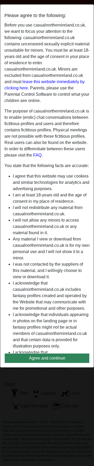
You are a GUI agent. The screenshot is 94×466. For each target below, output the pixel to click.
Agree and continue (47, 358)
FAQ (37, 155)
